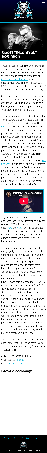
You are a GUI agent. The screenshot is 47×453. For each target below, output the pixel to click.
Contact (38, 438)
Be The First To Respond (16, 363)
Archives (26, 438)
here (3, 126)
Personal (20, 359)
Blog (15, 438)
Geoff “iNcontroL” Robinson (19, 54)
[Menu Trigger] (43, 4)
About (7, 438)
